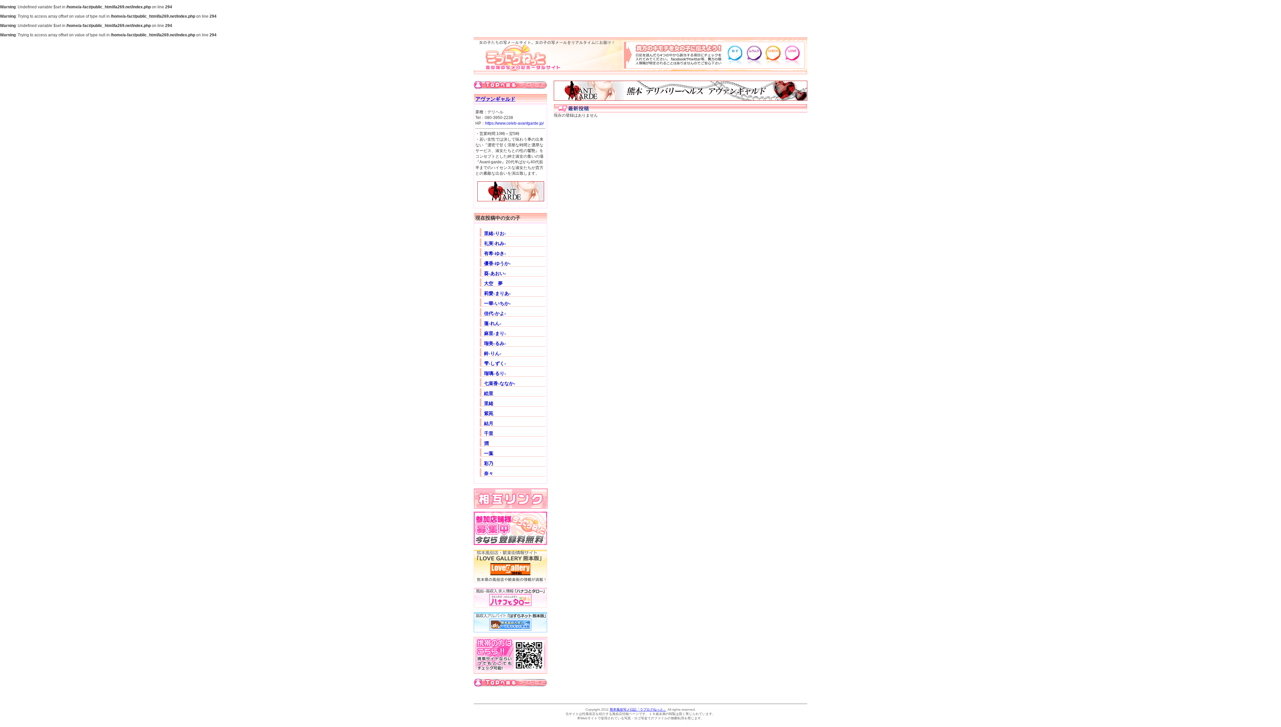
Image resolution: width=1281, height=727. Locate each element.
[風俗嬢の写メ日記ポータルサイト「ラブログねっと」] (518, 69)
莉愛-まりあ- (497, 293)
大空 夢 (493, 283)
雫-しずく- (495, 363)
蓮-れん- (492, 323)
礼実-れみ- (495, 243)
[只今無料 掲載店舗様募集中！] (510, 543)
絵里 (488, 393)
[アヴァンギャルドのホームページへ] (509, 203)
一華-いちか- (497, 303)
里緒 (488, 403)
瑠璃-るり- (495, 373)
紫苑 (488, 413)
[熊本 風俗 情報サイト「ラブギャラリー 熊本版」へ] (510, 581)
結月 (488, 423)
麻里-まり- (495, 333)
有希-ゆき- (495, 253)
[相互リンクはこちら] (510, 507)
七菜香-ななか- (499, 383)
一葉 (488, 453)
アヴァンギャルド (495, 99)
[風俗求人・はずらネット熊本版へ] (510, 631)
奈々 (488, 473)
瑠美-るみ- (495, 343)
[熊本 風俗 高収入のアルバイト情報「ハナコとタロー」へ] (510, 606)
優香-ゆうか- (497, 263)
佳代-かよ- (495, 313)
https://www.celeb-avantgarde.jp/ (514, 123)
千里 (488, 433)
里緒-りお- (495, 233)
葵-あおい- (495, 273)
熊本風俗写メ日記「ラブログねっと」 (638, 709)
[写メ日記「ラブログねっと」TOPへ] (510, 88)
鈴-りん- (492, 353)
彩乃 (488, 463)
